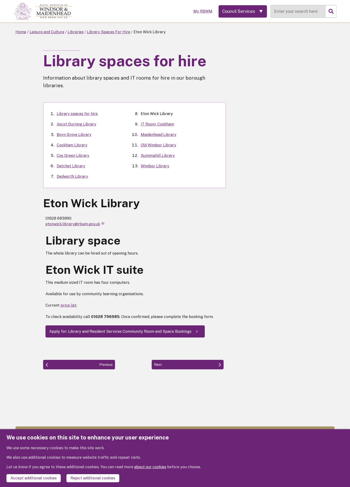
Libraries (76, 32)
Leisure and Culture (47, 32)
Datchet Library (71, 166)
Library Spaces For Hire (108, 32)
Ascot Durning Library (76, 124)
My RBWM (202, 11)
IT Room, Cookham (157, 124)
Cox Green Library (73, 155)
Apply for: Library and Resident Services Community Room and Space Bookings (120, 331)
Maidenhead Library (158, 134)
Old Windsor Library (158, 145)
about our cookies (150, 467)
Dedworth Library (72, 176)
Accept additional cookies (33, 478)
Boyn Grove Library (74, 134)
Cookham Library (72, 145)
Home (20, 32)
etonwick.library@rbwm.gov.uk (72, 224)
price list (68, 305)
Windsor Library (155, 166)
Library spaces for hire (77, 113)
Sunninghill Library (158, 155)
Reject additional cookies (92, 478)
